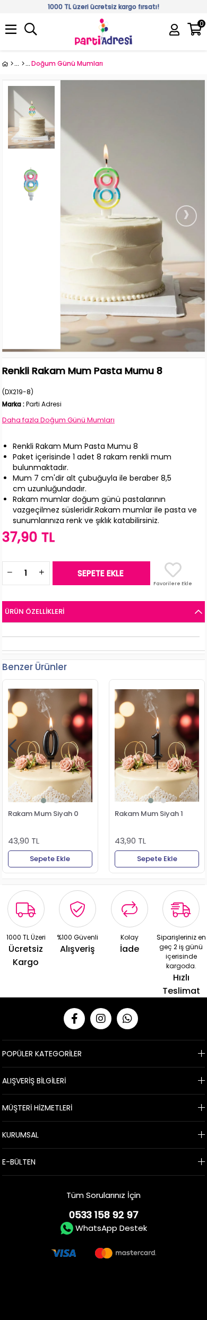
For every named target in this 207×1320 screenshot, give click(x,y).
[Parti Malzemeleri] (7, 63)
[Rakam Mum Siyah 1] (157, 745)
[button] (43, 800)
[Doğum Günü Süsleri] (23, 63)
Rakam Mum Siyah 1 (149, 814)
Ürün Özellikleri (34, 611)
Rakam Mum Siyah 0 (43, 814)
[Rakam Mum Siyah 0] (50, 745)
